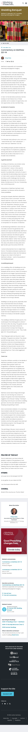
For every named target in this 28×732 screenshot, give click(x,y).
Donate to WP (7, 694)
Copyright (14, 718)
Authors (22, 718)
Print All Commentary (10, 595)
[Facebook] (2, 703)
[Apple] (7, 703)
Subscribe (6, 718)
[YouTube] (5, 703)
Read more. (15, 635)
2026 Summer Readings (9, 627)
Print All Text (7, 593)
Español (9, 720)
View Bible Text (7, 47)
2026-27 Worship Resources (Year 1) (13, 624)
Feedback (18, 720)
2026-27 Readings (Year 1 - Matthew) (13, 622)
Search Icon (23, 3)
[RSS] (10, 703)
